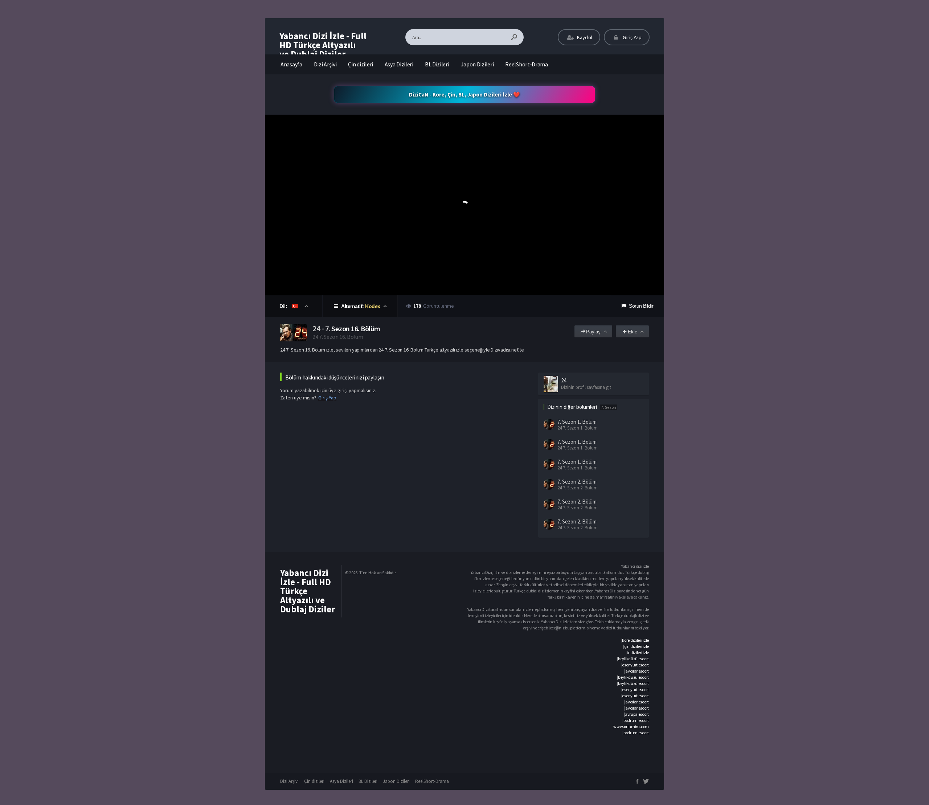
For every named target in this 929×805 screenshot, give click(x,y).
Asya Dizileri (399, 64)
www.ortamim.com (631, 726)
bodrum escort (636, 720)
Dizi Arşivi (325, 64)
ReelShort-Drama (526, 64)
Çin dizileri (360, 64)
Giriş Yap (632, 37)
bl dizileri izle (638, 652)
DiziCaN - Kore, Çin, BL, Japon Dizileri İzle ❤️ (464, 94)
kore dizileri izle (635, 640)
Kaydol (584, 37)
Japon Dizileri (477, 64)
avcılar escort (637, 671)
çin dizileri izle (636, 646)
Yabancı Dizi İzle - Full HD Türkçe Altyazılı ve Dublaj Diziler (323, 45)
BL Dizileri (437, 64)
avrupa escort (637, 714)
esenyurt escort (635, 665)
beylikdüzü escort (633, 658)
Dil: (283, 306)
